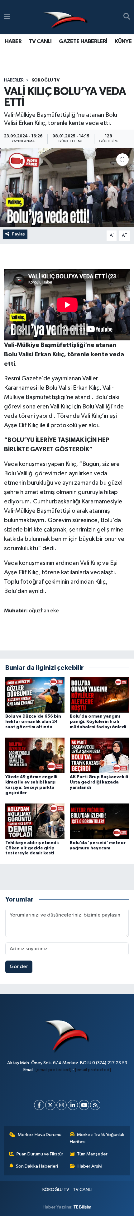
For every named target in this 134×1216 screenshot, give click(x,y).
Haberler (14, 80)
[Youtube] (84, 1105)
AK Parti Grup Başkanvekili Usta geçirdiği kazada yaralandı (99, 782)
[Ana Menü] (7, 16)
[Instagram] (61, 1105)
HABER (13, 41)
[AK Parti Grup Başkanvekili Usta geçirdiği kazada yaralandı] (99, 755)
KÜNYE (123, 41)
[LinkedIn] (73, 1105)
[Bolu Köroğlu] (65, 17)
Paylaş (18, 234)
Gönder (19, 966)
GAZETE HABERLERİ (83, 41)
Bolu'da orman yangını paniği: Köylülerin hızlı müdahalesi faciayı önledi (98, 721)
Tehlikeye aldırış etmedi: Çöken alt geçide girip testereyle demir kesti (32, 848)
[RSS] (95, 1105)
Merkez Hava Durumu (39, 1134)
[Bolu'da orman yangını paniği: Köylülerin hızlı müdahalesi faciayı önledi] (99, 694)
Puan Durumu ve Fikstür (40, 1154)
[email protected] (53, 1069)
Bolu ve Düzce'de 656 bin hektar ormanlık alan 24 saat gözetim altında (33, 721)
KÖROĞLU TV (45, 80)
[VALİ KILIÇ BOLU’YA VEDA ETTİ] (67, 187)
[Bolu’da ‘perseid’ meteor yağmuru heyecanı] (99, 821)
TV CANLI (40, 41)
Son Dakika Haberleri (37, 1166)
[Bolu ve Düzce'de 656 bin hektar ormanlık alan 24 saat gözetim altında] (35, 694)
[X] (50, 1105)
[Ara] (126, 17)
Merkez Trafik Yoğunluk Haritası (97, 1138)
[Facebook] (39, 1105)
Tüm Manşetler (92, 1154)
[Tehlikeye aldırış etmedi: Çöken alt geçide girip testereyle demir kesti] (35, 821)
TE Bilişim (82, 1207)
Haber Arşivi (90, 1166)
